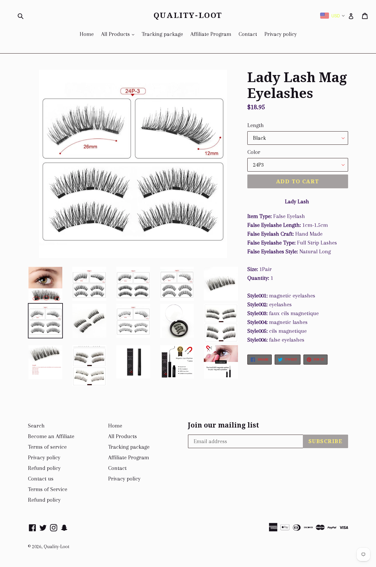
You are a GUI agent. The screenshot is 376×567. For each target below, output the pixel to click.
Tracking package (162, 34)
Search (36, 426)
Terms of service (47, 447)
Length (255, 125)
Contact (248, 34)
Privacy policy (280, 34)
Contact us (40, 478)
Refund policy (44, 468)
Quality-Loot (188, 15)
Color (253, 152)
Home (87, 34)
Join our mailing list (223, 425)
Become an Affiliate (51, 436)
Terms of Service (47, 489)
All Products (119, 34)
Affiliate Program (210, 34)
